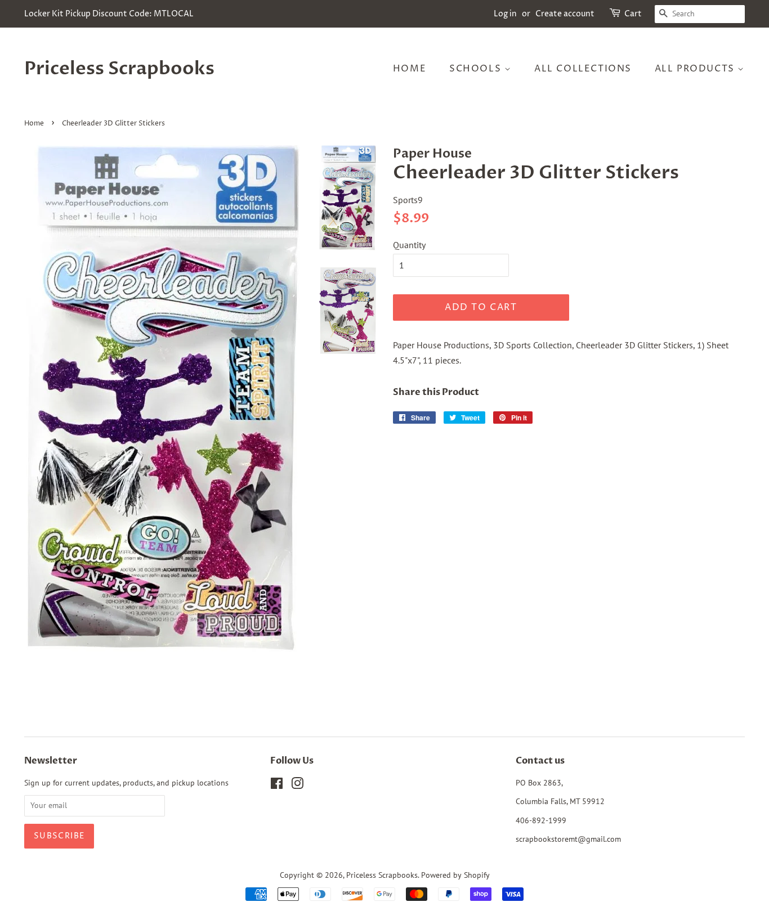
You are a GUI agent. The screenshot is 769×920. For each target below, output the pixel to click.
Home (409, 68)
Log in (505, 13)
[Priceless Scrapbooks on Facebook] (276, 785)
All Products (696, 68)
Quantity (409, 244)
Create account (564, 13)
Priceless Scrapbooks (119, 68)
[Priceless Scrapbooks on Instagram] (297, 785)
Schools (476, 68)
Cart (633, 13)
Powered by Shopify (455, 875)
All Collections (583, 68)
